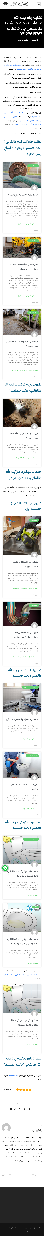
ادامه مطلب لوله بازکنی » (32, 1045)
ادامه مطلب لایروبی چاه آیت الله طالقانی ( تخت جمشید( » (24, 458)
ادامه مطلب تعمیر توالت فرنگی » (30, 739)
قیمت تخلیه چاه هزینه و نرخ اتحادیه (23, 195)
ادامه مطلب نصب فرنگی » (31, 896)
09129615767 (13, 1075)
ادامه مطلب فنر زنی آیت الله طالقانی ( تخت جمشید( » (25, 589)
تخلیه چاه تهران (22, 40)
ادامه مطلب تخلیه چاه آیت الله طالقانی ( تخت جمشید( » (24, 224)
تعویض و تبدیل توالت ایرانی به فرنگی (22, 719)
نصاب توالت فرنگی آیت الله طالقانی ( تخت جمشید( (22, 975)
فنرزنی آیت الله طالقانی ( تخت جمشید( (27, 124)
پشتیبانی (34, 40)
